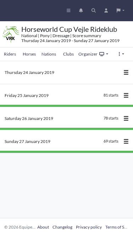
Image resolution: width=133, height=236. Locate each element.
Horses (29, 54)
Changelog (62, 227)
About (43, 227)
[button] (120, 11)
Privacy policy (89, 227)
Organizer (88, 54)
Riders (10, 54)
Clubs (68, 54)
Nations (48, 54)
